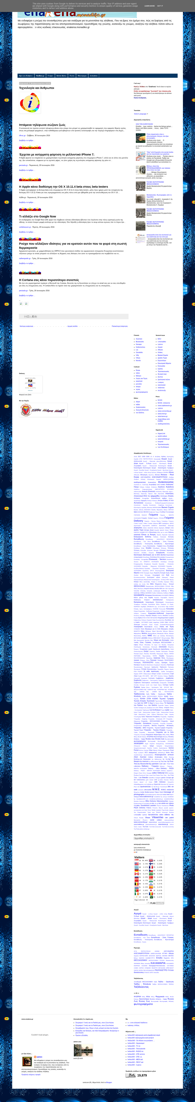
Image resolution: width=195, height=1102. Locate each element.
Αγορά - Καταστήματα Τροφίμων (163, 468)
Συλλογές (151, 678)
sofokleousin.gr (25, 227)
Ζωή (167, 575)
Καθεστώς (160, 593)
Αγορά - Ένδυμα (145, 463)
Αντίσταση (159, 491)
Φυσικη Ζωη (150, 739)
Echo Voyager (147, 773)
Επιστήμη (164, 561)
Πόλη (147, 660)
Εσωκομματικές (160, 570)
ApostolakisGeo (148, 755)
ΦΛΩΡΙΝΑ (150, 736)
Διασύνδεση (162, 525)
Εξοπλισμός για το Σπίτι (151, 555)
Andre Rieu (170, 752)
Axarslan (139, 339)
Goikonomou (140, 347)
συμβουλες (170, 678)
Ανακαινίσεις (152, 482)
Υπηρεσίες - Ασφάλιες (140, 719)
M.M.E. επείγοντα (164, 403)
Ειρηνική (171, 534)
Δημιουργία (137, 525)
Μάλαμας (148, 631)
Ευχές (168, 573)
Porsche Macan (158, 808)
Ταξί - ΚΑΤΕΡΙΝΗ (159, 689)
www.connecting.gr (164, 411)
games (163, 777)
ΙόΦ (160, 588)
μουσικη (139, 384)
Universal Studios (168, 812)
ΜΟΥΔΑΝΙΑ (137, 638)
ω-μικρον (141, 752)
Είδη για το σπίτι (162, 532)
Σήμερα (136, 673)
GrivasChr (171, 782)
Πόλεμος (142, 660)
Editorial (161, 773)
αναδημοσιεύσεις (164, 424)
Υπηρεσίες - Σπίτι (140, 728)
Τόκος (145, 705)
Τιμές (135, 703)
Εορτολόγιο (162, 360)
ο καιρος (161, 382)
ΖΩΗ (163, 575)
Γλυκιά (136, 523)
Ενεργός (151, 552)
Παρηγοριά (160, 653)
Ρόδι (135, 671)
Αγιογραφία (157, 459)
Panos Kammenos (163, 805)
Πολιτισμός (137, 662)
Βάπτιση (149, 507)
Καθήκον (166, 593)
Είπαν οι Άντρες (148, 534)
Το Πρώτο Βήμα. (158, 703)
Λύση (142, 629)
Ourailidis (139, 352)
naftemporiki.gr (25, 258)
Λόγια (150, 624)
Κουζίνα (165, 615)
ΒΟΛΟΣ (146, 512)
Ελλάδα (148, 548)
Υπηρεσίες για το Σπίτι (165, 732)
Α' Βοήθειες (156, 456)
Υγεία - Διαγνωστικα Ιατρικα (146, 712)
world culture (162, 436)
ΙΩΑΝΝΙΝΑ (148, 593)
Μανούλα (159, 631)
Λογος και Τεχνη (141, 378)
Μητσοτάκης (137, 635)
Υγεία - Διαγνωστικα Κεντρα (165, 712)
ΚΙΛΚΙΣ (171, 606)
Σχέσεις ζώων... (146, 687)
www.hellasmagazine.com (166, 822)
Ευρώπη (157, 573)
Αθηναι (160, 350)
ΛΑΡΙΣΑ (171, 622)
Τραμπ (166, 705)
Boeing (171, 757)
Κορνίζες (148, 615)
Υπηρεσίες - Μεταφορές (166, 725)
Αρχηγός (144, 500)
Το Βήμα (150, 703)
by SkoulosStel (143, 764)
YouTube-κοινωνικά (155, 826)
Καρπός (171, 597)
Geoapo (139, 344)
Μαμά (154, 631)
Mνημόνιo (137, 792)
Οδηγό (141, 644)
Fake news (149, 775)
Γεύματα (153, 514)
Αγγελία (136, 459)
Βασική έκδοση (138, 509)
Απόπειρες (163, 496)
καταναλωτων (158, 600)
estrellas (171, 773)
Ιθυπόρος (141, 588)
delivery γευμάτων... (167, 770)
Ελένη (164, 546)
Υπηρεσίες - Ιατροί (167, 721)
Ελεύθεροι (137, 548)
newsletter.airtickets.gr (156, 799)
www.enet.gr (162, 414)
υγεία (167, 710)
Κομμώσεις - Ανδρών (159, 611)
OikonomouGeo (162, 801)
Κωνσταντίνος (160, 620)
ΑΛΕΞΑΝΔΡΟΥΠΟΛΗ (159, 477)
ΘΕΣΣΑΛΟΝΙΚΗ (139, 586)
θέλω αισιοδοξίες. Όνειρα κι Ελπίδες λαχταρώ (154, 581)
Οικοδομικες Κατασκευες (142, 647)
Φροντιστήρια (158, 736)
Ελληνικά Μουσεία (153, 550)
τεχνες (138, 389)
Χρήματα (159, 746)
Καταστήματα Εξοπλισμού (155, 602)
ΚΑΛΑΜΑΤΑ (165, 595)
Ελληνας (163, 548)
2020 (143, 456)
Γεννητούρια (170, 512)
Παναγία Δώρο (138, 653)
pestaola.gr (23, 165)
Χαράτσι (152, 743)
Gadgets (158, 777)
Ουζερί (146, 651)
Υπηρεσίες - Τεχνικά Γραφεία (156, 728)
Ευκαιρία (146, 573)
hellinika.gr (150, 784)
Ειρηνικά (164, 534)
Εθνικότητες (153, 532)
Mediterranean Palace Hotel (154, 792)
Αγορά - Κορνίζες (139, 470)
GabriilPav (152, 777)
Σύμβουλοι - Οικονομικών (150, 680)
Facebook (142, 775)
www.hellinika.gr (164, 439)
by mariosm (144, 761)
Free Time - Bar (165, 775)
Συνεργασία (163, 682)
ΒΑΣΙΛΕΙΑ (147, 509)
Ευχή (172, 573)
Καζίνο (154, 593)
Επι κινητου (161, 557)
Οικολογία (154, 647)
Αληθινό (136, 479)
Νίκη (151, 640)
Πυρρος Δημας (169, 669)
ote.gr (156, 803)
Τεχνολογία (151, 701)
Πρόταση (171, 667)
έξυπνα (160, 377)
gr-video (160, 780)
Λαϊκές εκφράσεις (154, 622)
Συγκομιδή (137, 678)
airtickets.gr (161, 752)
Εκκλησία (163, 537)
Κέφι (167, 606)
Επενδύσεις (146, 557)
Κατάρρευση (170, 600)
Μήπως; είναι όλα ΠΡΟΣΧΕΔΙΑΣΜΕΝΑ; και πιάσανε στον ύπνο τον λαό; (158, 168)
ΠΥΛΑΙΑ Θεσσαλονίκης (149, 669)
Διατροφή (171, 525)
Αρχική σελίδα (72, 326)
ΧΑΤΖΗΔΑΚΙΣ (169, 743)
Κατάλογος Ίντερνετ (142, 600)
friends (138, 360)
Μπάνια (150, 638)
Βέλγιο (166, 509)
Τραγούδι (161, 705)
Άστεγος (154, 500)
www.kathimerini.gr (151, 824)
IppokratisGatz (145, 787)
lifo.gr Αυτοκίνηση (161, 786)
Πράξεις (157, 662)
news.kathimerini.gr (165, 406)
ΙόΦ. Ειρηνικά (169, 588)
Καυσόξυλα (151, 604)
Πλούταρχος (170, 658)
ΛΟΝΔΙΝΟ (137, 629)
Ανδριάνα (154, 487)
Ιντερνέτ (160, 442)
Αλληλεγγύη (150, 479)
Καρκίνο (156, 597)
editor (138, 404)
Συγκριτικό (144, 678)
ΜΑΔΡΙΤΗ (137, 631)
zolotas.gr (146, 829)
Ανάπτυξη (145, 484)
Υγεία (72, 76)
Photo (138, 370)
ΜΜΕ (150, 635)
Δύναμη (146, 530)
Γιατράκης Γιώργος (168, 521)
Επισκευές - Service (157, 559)
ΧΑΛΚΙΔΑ (171, 741)
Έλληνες (137, 550)
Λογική (156, 624)
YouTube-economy (168, 826)
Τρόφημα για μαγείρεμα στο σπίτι (148, 707)
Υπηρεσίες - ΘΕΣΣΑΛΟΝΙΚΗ (150, 721)
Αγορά (160, 347)
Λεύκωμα (137, 624)
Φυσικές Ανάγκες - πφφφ (158, 999)
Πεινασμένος (170, 656)
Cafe (160, 764)
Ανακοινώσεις (141, 407)
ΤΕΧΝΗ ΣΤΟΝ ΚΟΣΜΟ (149, 699)
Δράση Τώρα (162, 358)
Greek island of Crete (143, 782)
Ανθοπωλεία (137, 491)
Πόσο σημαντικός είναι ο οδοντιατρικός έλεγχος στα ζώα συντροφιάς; (157, 136)
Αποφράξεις (145, 498)
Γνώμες (50, 76)
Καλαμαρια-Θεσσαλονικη (153, 595)
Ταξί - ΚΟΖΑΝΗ (169, 689)
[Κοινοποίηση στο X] (30, 316)
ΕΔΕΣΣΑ (136, 532)
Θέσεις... (165, 584)
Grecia (172, 780)
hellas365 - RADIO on (135, 1051)
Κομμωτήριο (170, 613)
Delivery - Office (154, 768)
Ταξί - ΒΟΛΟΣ (164, 687)
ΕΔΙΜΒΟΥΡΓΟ (144, 532)
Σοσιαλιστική (165, 673)
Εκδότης (148, 537)
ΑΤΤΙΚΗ (171, 500)
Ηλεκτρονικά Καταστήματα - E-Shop (155, 579)
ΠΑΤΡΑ (155, 656)
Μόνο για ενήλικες (159, 635)
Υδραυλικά (149, 716)
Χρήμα (152, 746)
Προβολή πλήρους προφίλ (30, 1075)
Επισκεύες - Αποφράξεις (141, 559)
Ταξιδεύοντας (139, 694)
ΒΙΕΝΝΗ (140, 512)
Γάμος (157, 512)
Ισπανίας (143, 591)
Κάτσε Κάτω (61, 76)
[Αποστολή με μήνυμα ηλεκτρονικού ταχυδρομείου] (25, 316)
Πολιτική (153, 660)
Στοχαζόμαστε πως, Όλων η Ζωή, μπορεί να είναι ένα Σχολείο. (97, 1028)
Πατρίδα (161, 656)
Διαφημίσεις (138, 528)
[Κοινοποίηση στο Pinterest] (35, 316)
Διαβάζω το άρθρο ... (27, 140)
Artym (138, 402)
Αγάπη (163, 456)
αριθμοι (164, 498)
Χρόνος (141, 750)
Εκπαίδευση (139, 539)
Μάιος (142, 631)
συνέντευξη (162, 390)
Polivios (148, 808)
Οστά (172, 649)
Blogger (109, 1082)
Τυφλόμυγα (146, 710)
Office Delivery (150, 801)
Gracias (166, 780)
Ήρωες (172, 579)
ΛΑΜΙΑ (162, 622)
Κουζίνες (171, 615)
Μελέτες (144, 633)
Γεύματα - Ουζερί (147, 518)
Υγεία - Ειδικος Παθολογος (155, 714)
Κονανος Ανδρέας (139, 615)
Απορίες (171, 496)
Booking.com (138, 759)
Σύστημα (165, 685)
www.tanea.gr (163, 416)
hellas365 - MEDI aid (135, 1059)
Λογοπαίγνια (148, 626)
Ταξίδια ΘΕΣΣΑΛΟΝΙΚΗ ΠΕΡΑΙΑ (152, 696)
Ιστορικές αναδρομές (153, 591)
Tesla (149, 812)
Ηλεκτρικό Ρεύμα (168, 577)
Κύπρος (144, 620)
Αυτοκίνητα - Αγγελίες (141, 505)
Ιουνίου (156, 588)
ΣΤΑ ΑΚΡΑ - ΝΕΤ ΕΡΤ (149, 676)
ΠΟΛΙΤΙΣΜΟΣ (169, 660)
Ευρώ (151, 573)
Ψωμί (135, 752)
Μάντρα (165, 631)
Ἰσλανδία (136, 591)
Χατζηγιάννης (160, 743)
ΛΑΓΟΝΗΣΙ (144, 622)
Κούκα (136, 618)
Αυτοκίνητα (138, 503)
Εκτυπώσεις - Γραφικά (154, 546)
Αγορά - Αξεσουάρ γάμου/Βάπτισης (154, 461)
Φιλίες (168, 734)
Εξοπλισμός (138, 555)
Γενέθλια (162, 512)
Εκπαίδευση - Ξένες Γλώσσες (163, 541)
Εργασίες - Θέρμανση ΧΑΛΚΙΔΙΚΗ (153, 566)
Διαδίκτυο (154, 525)
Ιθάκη (135, 588)
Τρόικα (172, 705)
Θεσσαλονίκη (150, 586)
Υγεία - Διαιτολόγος (140, 714)
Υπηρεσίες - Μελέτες (150, 725)
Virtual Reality (139, 817)
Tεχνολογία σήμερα (168, 810)
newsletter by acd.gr (160, 796)
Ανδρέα (147, 487)
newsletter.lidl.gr (169, 799)
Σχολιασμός (155, 687)
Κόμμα (136, 611)
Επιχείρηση (147, 564)
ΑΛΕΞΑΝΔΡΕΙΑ (145, 477)
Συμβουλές (138, 680)
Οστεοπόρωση (138, 651)
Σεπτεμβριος (170, 671)
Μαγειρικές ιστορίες (167, 629)
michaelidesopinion (151, 794)
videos (167, 814)
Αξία (155, 493)
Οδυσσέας (147, 644)
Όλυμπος (171, 647)
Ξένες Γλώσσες (145, 642)
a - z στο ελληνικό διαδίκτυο (137, 1023)
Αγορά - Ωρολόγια (162, 470)
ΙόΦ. (163, 588)
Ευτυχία (162, 573)
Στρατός (171, 676)
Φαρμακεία (149, 734)
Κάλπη (171, 595)
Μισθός (144, 635)
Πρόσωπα (163, 667)
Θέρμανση (158, 584)
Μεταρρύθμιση (152, 633)
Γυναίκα (150, 523)
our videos (170, 803)
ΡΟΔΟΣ (140, 671)
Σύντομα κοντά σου (146, 685)
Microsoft (159, 794)
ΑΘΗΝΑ (165, 472)
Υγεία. (143, 716)
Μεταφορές (160, 633)
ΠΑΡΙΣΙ (171, 653)
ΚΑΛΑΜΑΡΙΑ (139, 595)
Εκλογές (171, 537)
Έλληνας (171, 548)
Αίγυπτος (151, 475)
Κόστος (160, 615)
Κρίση (140, 618)
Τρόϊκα (136, 707)
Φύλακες (165, 736)
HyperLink (161, 433)
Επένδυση (153, 557)
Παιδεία (158, 651)
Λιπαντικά (144, 624)
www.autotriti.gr (169, 820)
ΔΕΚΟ (172, 523)
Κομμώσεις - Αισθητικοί (145, 611)
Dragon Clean (138, 773)
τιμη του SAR (142, 703)
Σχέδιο (171, 685)
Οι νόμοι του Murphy (159, 644)
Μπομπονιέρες (166, 638)
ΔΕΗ (160, 523)
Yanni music (138, 826)
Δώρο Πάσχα (169, 530)
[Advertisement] (97, 51)
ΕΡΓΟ (152, 570)
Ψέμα (150, 750)
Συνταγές (171, 682)
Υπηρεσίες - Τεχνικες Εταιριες (155, 730)
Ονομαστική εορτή (146, 649)
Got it (160, 6)
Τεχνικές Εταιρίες (140, 701)
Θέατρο (138, 376)
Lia (137, 350)
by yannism (154, 764)
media (142, 792)
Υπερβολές (156, 716)
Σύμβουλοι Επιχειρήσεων (166, 680)
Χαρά (146, 743)
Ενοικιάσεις (170, 552)
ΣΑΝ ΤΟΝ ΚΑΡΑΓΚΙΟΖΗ (144, 124)
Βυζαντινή (152, 512)
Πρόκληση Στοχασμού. (153, 665)
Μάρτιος (171, 631)
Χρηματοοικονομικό (140, 748)
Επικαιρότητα (170, 557)
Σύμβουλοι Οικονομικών (142, 682)
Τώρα (162, 710)
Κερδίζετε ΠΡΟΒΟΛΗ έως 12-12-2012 (153, 606)
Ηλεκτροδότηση (138, 579)
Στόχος (166, 676)
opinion (39, 1057)
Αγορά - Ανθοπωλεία (147, 916)
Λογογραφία (138, 627)
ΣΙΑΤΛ (141, 673)
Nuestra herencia (139, 801)
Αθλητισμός (144, 475)
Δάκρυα (155, 523)
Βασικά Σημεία (163, 355)
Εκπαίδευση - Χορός (140, 546)
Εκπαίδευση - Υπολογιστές (143, 543)
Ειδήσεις (171, 532)
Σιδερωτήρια (147, 673)
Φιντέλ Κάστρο (142, 736)
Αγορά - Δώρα (146, 918)
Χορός (145, 746)
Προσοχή (147, 667)
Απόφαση (137, 498)
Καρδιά (150, 597)
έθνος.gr (22, 135)
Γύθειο (145, 523)
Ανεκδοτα (161, 487)
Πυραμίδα (160, 669)
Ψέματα (155, 750)
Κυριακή (149, 620)
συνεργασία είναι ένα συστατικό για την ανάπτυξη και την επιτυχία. (159, 236)
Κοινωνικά (162, 609)
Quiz (145, 810)
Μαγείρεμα (82, 76)
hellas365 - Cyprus (134, 1065)
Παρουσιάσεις (146, 656)
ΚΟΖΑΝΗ (155, 609)
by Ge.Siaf (166, 759)
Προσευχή (170, 665)
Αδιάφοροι (160, 472)
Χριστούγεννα (163, 748)
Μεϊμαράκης (137, 633)
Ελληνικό (136, 552)
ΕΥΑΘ (141, 573)
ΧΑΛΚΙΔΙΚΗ (138, 743)
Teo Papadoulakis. (140, 812)
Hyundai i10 (164, 784)
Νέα (172, 638)
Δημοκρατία (146, 525)
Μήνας (166, 633)
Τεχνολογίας (158, 701)
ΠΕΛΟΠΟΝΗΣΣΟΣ (139, 658)
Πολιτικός (160, 660)
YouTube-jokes (138, 829)
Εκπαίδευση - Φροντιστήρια (164, 543)
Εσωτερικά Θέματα (164, 363)
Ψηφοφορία (166, 750)
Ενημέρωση (160, 553)
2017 (139, 456)
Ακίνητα (157, 475)
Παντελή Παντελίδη (150, 653)
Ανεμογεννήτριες (147, 489)
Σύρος (160, 685)
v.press (160, 344)
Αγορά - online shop (144, 472)
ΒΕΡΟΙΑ (171, 509)
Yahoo (172, 824)
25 (151, 456)
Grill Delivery (160, 782)
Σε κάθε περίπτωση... (152, 671)
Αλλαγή (143, 479)
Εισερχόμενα (138, 537)
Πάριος (166, 653)
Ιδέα (172, 586)
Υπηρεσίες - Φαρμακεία (146, 732)
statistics (158, 810)
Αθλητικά (136, 475)
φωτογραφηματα (142, 392)
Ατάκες (160, 352)
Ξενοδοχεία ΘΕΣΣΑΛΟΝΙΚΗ (162, 642)
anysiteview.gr (138, 755)
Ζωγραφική (156, 575)
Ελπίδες (144, 552)
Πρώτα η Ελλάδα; (81, 1035)
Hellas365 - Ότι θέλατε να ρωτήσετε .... (141, 1041)
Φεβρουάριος (158, 734)
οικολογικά (161, 385)
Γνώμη (140, 523)
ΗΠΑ (167, 579)
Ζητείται (136, 575)
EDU (159, 339)
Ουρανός (152, 651)
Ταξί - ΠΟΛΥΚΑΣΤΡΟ (166, 691)
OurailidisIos (145, 805)
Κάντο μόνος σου (140, 597)
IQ (152, 786)
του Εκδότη (140, 413)
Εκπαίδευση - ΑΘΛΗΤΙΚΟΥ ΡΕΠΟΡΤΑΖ (160, 539)
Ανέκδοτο (137, 489)
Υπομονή (137, 734)
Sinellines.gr (40, 76)
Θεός (152, 584)
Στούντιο (160, 676)
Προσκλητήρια (138, 667)
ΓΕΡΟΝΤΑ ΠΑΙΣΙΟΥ (140, 515)
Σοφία (140, 676)
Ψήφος (160, 750)
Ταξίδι (147, 694)
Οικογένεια (170, 644)
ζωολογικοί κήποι (164, 379)
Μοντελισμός (170, 635)
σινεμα (138, 387)
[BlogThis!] (28, 316)
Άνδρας (142, 487)
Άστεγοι (149, 500)
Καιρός (171, 593)
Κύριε (154, 620)
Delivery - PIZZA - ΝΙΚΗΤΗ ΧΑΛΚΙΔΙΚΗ (147, 770)
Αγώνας (153, 472)
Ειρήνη (159, 534)
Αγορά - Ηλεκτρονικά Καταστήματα (154, 465)
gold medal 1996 (151, 780)
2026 (147, 456)
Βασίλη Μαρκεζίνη (157, 509)
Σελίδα (163, 671)
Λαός (166, 622)
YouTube (145, 826)
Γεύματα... (147, 521)
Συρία (155, 685)
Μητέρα (171, 633)
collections (137, 766)
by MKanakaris (153, 761)
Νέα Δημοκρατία (139, 640)
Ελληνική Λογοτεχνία (167, 550)
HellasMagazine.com (140, 784)
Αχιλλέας (144, 507)
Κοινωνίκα (161, 366)
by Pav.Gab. (163, 761)
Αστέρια (160, 500)
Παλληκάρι (164, 651)
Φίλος (135, 736)
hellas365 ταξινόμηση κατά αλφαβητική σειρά (144, 1035)
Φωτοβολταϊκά (169, 739)
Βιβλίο (136, 512)
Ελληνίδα (143, 550)
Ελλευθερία (156, 548)
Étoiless (136, 775)
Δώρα (152, 530)
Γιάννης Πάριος (156, 521)
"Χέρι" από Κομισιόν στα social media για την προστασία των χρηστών (160, 153)
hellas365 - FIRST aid (135, 1062)
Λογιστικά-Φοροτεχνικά (167, 624)
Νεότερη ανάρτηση (26, 326)
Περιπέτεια (149, 658)
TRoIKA (158, 812)
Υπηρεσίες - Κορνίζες (159, 723)
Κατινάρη (144, 604)
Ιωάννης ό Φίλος (139, 593)
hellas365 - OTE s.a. (135, 1057)
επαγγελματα (138, 557)
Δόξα (172, 528)
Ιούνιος (152, 588)
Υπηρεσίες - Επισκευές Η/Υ (156, 719)
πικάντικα (161, 388)
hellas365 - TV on (134, 1046)
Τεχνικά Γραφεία (166, 698)
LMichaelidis (148, 789)
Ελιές (142, 548)
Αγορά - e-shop (147, 914)
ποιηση (136, 660)
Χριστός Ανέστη (152, 748)
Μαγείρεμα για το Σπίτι (152, 629)
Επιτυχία (171, 561)
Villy (137, 355)
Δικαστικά (150, 528)
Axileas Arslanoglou (155, 757)
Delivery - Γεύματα (150, 766)
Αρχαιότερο (137, 500)
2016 (135, 456)
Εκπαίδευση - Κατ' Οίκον (142, 541)
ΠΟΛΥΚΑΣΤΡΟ (148, 662)
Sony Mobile (151, 810)
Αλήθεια (171, 477)
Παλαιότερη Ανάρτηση (120, 326)
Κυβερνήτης (137, 620)
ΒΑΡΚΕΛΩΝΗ (157, 507)
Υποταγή (143, 734)
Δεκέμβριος (165, 523)
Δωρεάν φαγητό (159, 530)
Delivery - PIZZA (167, 768)
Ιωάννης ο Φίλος (167, 591)
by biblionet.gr (156, 759)
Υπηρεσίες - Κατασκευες (143, 723)
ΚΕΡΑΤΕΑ (137, 606)
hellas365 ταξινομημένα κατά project (141, 1038)
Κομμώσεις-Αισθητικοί (156, 613)
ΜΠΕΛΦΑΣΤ (157, 638)
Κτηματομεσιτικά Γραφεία (166, 618)
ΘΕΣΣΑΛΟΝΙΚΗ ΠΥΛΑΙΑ (162, 586)
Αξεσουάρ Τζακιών (147, 493)
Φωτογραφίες (162, 741)
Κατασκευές (139, 602)
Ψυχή (172, 750)
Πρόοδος (163, 665)
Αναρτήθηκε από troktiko (157, 484)
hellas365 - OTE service (136, 1054)
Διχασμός (161, 528)
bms (165, 757)
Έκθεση (155, 537)
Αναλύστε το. (138, 484)
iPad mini (137, 786)
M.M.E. (160, 400)
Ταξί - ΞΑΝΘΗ (151, 691)
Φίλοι (172, 734)
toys (153, 812)
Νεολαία (147, 640)
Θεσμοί (171, 584)
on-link (152, 803)
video (138, 373)
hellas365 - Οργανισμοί (136, 1043)
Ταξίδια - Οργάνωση (158, 694)
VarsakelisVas (153, 815)
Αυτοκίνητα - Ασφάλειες (156, 505)
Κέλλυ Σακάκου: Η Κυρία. (165, 604)
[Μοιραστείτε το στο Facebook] (33, 316)
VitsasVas (157, 817)
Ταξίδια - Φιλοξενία (142, 984)
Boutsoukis (140, 342)
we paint (169, 817)
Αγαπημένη (170, 456)
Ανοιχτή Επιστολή (142, 410)
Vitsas (138, 358)
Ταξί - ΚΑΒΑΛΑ (148, 689)
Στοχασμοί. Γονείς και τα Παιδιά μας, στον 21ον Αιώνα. (94, 1023)
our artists (162, 803)
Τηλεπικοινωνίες (163, 371)
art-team (171, 755)
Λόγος (156, 626)
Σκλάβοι (159, 673)
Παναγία (171, 651)
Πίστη (163, 658)
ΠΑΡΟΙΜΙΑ (137, 656)
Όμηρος (136, 649)
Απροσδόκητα (155, 498)
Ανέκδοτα (93, 76)
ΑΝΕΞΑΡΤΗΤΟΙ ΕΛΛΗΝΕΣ (164, 489)
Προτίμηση (137, 669)
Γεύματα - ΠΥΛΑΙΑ (158, 518)
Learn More (149, 6)
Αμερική (158, 479)
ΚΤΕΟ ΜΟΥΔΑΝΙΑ (151, 618)
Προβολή (143, 665)
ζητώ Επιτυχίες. (145, 575)
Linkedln (140, 789)
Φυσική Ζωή (162, 374)
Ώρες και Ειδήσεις (26, 76)
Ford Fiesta (156, 775)
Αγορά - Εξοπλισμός (159, 463)
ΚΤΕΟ (144, 618)
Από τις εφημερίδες (152, 496)
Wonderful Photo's (141, 820)
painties (153, 805)
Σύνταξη (136, 685)
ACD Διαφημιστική (151, 752)
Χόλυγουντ (137, 746)
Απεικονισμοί (138, 496)
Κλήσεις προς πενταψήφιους (143, 609)
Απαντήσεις (169, 494)
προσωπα (154, 667)
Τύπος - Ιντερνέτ (164, 707)
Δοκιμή (167, 528)
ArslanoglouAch (160, 755)
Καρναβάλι (164, 597)
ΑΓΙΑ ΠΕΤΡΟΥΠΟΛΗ (146, 459)
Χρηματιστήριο (169, 746)
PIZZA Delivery (139, 808)
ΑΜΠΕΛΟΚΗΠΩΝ (168, 479)
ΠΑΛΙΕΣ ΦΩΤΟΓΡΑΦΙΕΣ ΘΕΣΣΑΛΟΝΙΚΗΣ (155, 183)
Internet (171, 784)
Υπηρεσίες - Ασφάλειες (167, 716)
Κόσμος (154, 615)
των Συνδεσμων (163, 447)
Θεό (148, 584)
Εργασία (154, 564)
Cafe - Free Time (168, 764)
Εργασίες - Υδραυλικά (152, 568)
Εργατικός (146, 570)
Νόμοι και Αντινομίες (161, 640)
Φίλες (164, 734)
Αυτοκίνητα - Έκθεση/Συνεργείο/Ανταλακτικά (159, 503)
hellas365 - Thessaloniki (136, 1049)
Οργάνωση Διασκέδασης (161, 649)
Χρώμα (146, 750)
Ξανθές (136, 642)
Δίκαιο (145, 528)
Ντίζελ (172, 640)
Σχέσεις (160, 369)
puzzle (166, 808)
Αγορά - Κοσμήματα (151, 470)
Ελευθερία (170, 546)
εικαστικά (139, 381)
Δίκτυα (156, 528)
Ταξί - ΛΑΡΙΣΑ (139, 691)
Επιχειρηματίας (138, 564)
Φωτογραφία (151, 741)
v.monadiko (162, 342)
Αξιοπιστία (161, 493)
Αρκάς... (171, 498)
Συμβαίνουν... (160, 678)
